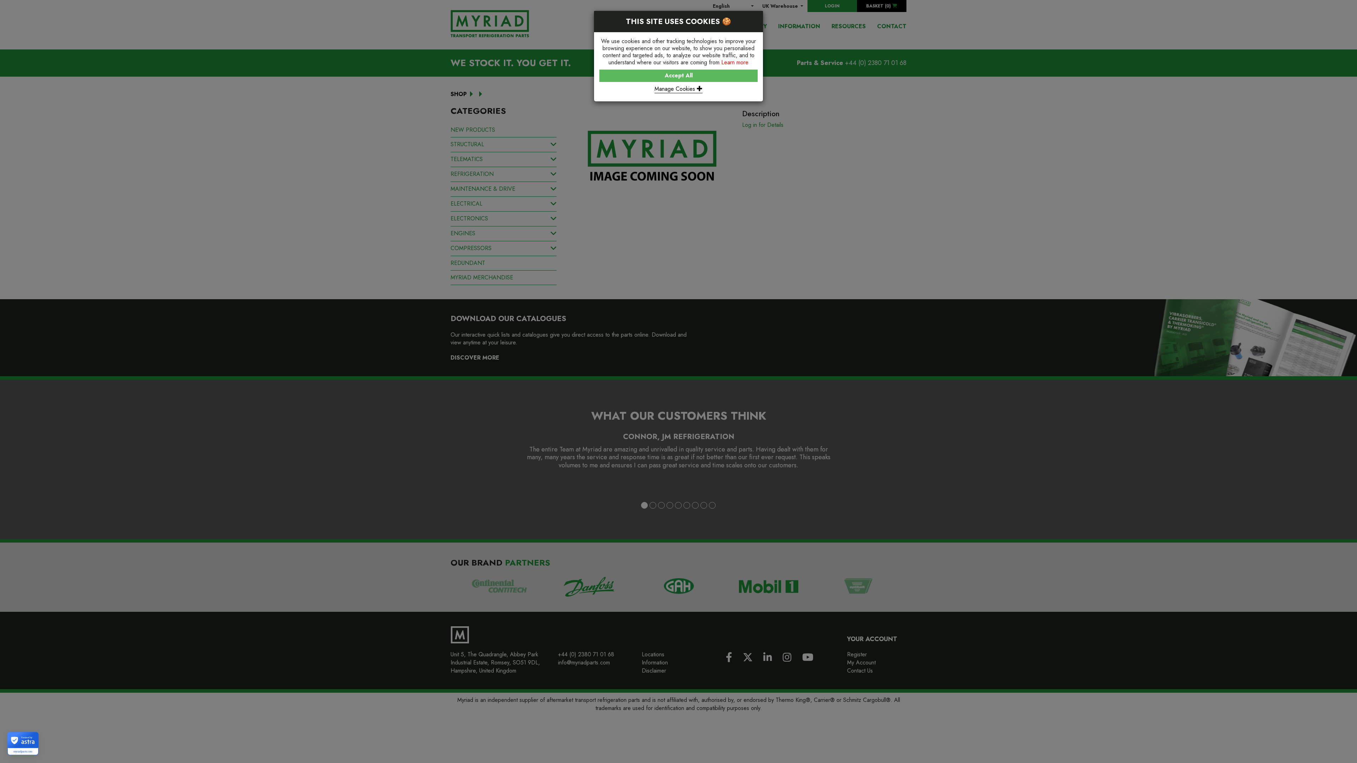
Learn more (734, 62)
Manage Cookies (675, 89)
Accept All (679, 75)
